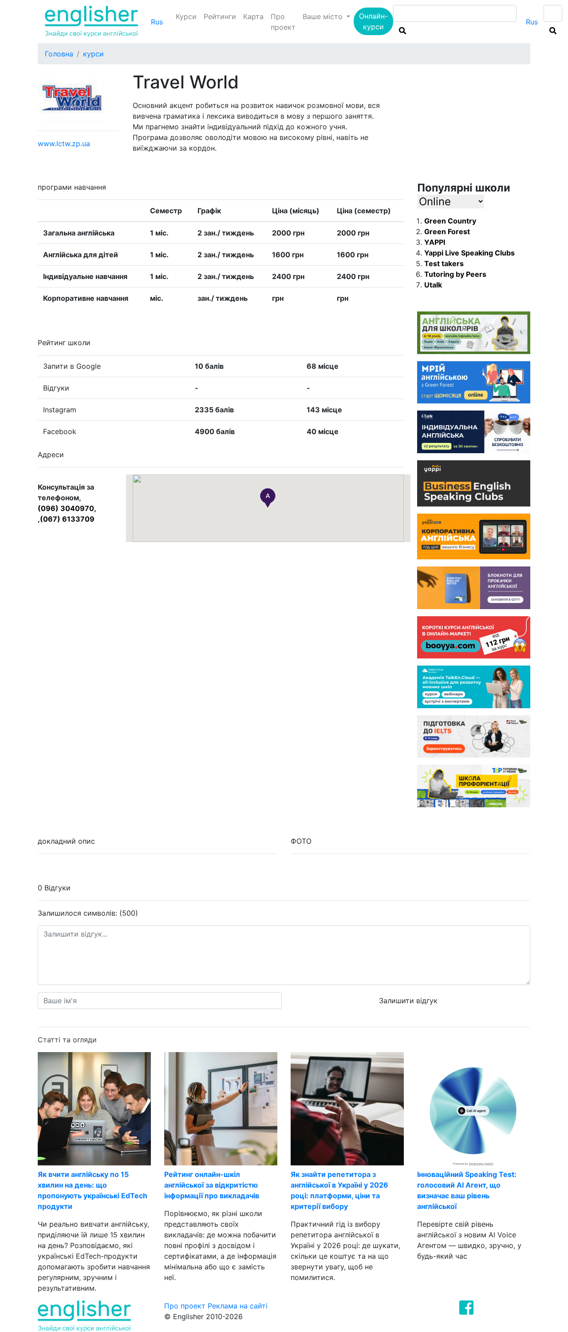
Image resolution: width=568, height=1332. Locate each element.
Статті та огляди (67, 1039)
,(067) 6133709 (66, 518)
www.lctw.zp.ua (64, 143)
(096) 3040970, (67, 508)
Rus (157, 21)
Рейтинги (220, 16)
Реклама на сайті (238, 1305)
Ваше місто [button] (324, 16)
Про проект (283, 22)
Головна (59, 53)
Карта (253, 16)
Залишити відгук (408, 1000)
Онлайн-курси (373, 21)
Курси (186, 16)
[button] (268, 498)
